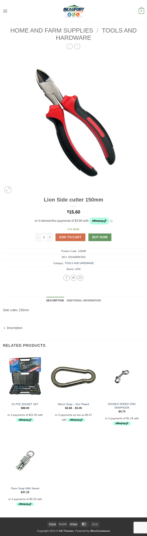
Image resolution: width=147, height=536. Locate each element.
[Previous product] (77, 46)
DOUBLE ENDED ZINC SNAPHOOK (122, 405)
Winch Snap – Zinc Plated (73, 404)
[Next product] (70, 46)
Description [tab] (55, 300)
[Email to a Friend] (80, 278)
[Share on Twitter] (73, 278)
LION (77, 269)
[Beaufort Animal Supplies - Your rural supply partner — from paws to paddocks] (73, 11)
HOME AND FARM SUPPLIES (51, 30)
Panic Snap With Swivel (25, 488)
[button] (5, 11)
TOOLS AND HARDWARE (79, 263)
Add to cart (70, 237)
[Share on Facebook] (66, 278)
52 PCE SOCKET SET (25, 404)
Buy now (100, 237)
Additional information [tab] (84, 300)
